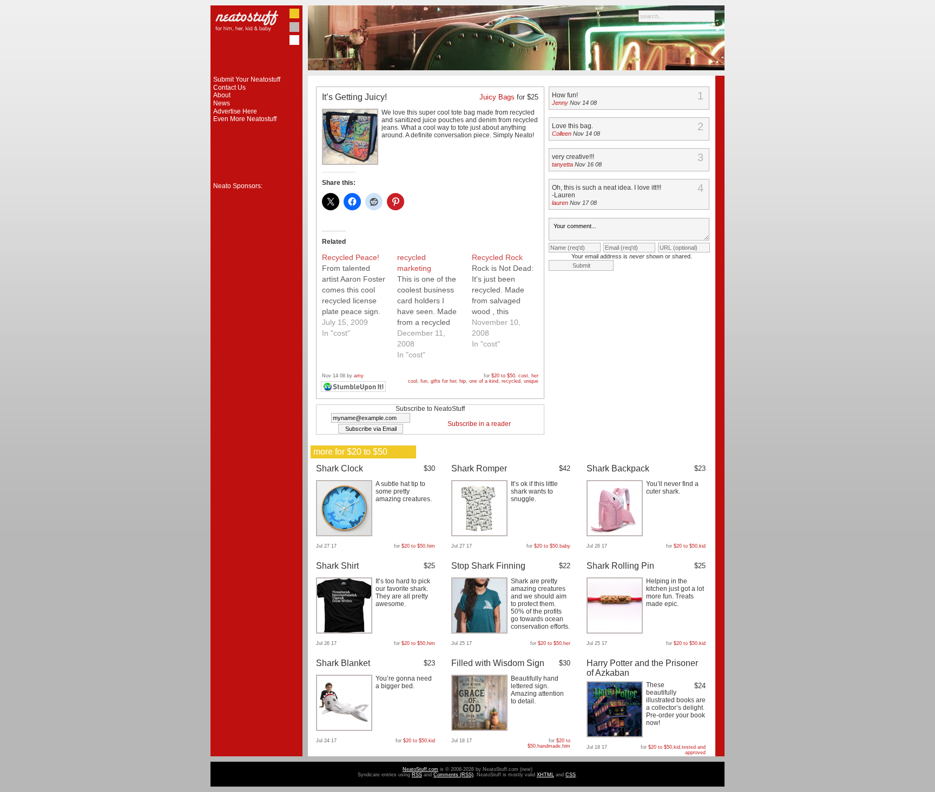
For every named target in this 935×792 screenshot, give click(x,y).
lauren (560, 202)
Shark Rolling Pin (620, 565)
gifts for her (443, 381)
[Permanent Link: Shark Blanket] (345, 729)
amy (359, 375)
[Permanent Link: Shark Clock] (345, 534)
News (221, 103)
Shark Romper (479, 468)
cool (412, 381)
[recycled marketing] (434, 306)
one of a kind (483, 381)
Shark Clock (339, 468)
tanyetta (562, 164)
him (431, 546)
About (222, 95)
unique (531, 381)
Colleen (561, 133)
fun (423, 381)
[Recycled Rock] (509, 300)
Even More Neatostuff (244, 119)
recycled (511, 381)
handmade (549, 746)
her (534, 375)
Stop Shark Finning (488, 565)
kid (702, 546)
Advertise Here (235, 111)
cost (523, 375)
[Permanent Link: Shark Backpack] (616, 534)
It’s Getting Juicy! (354, 97)
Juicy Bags (497, 97)
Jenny (560, 102)
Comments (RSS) (453, 774)
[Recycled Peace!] (359, 295)
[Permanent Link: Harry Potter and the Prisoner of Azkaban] (616, 735)
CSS (570, 774)
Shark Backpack (618, 468)
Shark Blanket (343, 663)
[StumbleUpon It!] (355, 390)
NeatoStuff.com (420, 769)
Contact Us (229, 87)
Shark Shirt (337, 565)
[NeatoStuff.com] (256, 73)
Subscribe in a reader (479, 424)
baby (564, 546)
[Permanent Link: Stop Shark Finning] (480, 631)
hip (462, 381)
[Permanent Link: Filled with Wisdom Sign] (480, 729)
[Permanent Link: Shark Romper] (480, 534)
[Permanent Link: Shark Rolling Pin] (616, 631)
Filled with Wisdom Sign (497, 663)
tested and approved (694, 749)
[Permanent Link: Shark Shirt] (345, 631)
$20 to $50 (503, 375)
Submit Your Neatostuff (246, 79)
